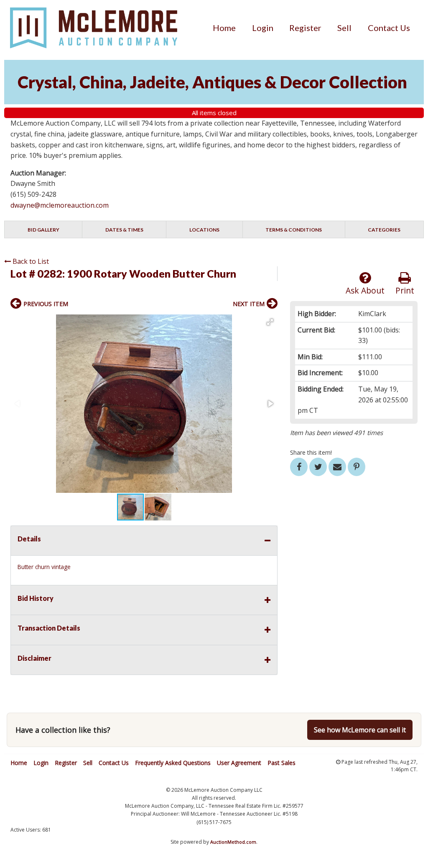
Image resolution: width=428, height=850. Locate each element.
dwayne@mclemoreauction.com (59, 205)
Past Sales (282, 763)
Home (224, 28)
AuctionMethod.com (233, 842)
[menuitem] (224, 27)
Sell (344, 28)
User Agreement (239, 763)
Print (404, 290)
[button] (270, 322)
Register (305, 28)
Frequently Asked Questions (173, 763)
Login (262, 28)
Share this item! (311, 452)
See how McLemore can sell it (360, 729)
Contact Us (389, 28)
